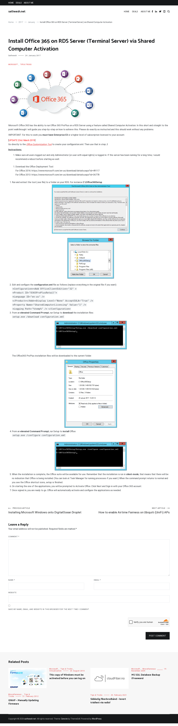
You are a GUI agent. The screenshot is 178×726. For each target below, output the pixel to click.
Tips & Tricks (25, 64)
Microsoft (13, 64)
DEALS (19, 3)
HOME (11, 3)
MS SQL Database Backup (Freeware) (145, 676)
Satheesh (12, 56)
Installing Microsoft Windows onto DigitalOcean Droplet (44, 510)
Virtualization (55, 671)
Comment (13, 537)
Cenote (64, 719)
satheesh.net (16, 11)
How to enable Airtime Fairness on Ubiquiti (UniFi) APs (134, 510)
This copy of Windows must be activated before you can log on (67, 676)
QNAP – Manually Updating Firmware (23, 702)
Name (11, 580)
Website (12, 593)
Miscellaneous (15, 694)
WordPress (97, 719)
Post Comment (157, 636)
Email (97, 580)
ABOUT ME (29, 3)
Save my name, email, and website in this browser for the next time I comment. (49, 609)
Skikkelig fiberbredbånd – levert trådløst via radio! (108, 701)
